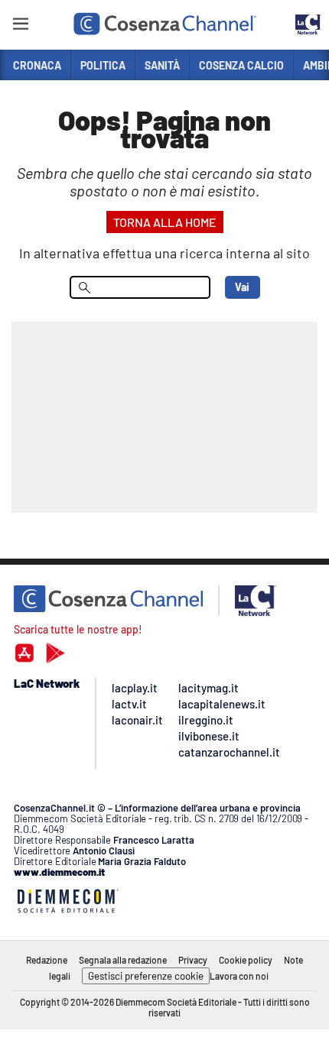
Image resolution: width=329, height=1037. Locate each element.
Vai (242, 286)
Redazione (46, 959)
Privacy (192, 959)
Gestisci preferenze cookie (146, 976)
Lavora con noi (239, 976)
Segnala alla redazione (123, 959)
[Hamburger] (20, 26)
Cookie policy (245, 959)
